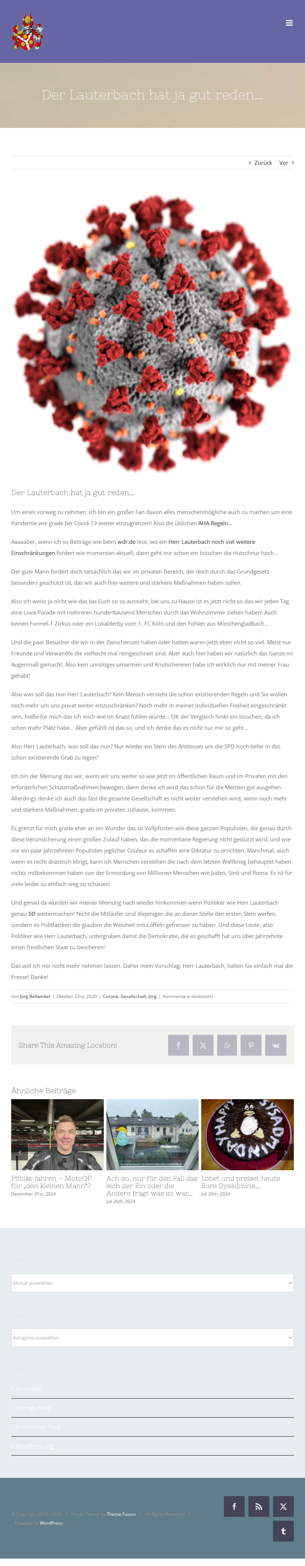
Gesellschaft (133, 996)
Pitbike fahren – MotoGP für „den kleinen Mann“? (44, 1135)
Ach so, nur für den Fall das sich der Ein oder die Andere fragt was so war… (139, 1135)
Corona (110, 996)
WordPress (51, 1523)
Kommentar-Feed (38, 1427)
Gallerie (71, 1135)
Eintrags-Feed (33, 1408)
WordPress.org (35, 1446)
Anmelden (29, 1389)
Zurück (263, 162)
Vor (283, 162)
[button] (19, 1151)
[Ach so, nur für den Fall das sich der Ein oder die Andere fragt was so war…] (152, 1134)
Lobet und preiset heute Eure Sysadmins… (234, 1135)
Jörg (152, 996)
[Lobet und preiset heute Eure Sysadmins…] (247, 1134)
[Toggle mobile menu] (290, 23)
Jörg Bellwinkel (35, 996)
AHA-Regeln (213, 523)
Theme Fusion (121, 1514)
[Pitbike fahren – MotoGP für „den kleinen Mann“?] (57, 1134)
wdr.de (126, 541)
